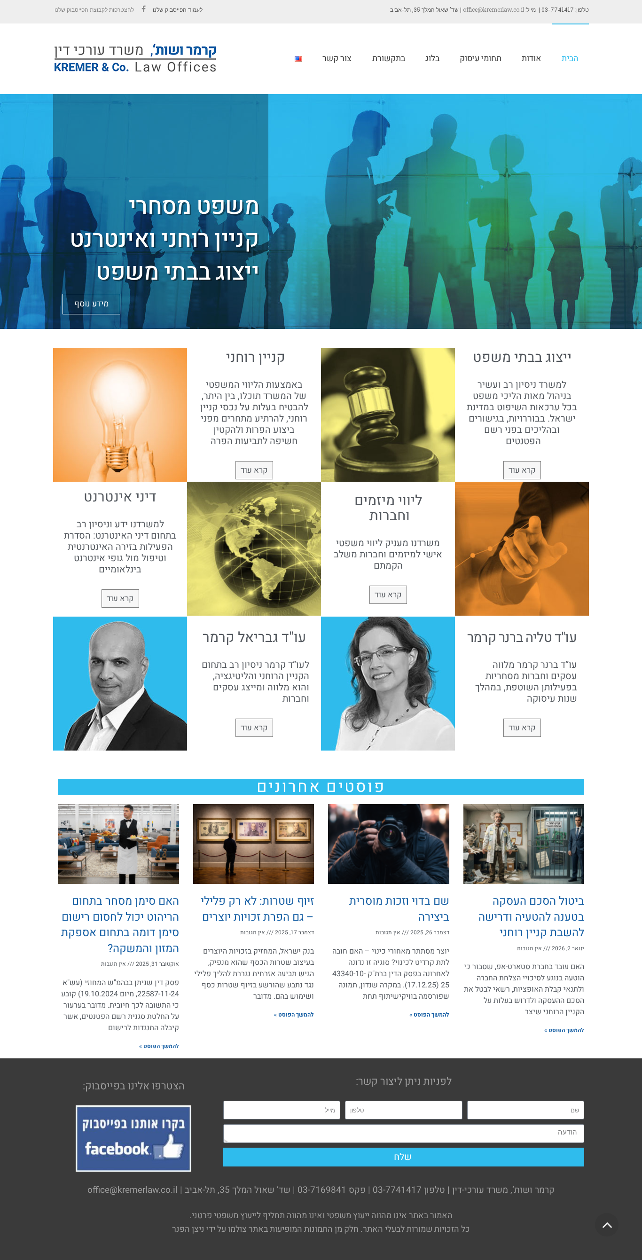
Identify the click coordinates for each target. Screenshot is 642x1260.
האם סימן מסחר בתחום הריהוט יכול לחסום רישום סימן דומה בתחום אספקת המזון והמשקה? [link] (120, 925)
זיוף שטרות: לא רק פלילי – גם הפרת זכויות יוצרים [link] (257, 909)
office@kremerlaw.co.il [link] (493, 9)
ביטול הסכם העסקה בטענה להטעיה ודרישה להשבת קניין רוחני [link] (531, 917)
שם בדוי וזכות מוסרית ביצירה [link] (399, 909)
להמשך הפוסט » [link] (564, 1030)
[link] (143, 9)
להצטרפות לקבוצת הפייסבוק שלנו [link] (93, 9)
